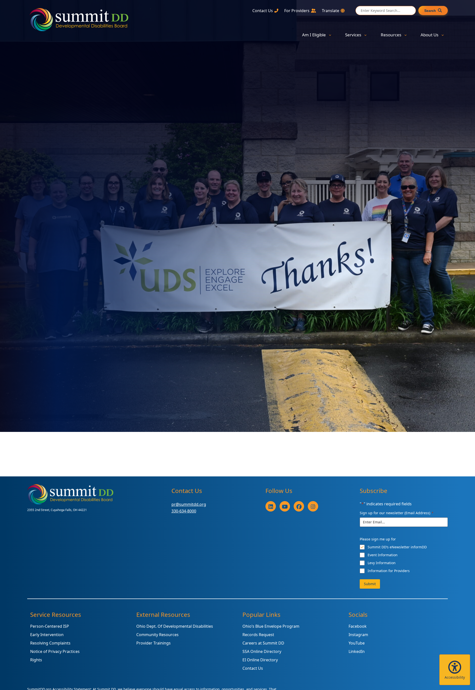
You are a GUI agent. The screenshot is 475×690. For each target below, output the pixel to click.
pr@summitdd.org (188, 504)
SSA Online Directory (261, 651)
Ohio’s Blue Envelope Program (270, 626)
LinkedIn (357, 651)
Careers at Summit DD (263, 643)
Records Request (258, 634)
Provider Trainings (153, 643)
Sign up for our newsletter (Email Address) (396, 513)
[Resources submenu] (405, 35)
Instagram (358, 634)
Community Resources (157, 634)
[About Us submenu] (442, 35)
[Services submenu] (365, 35)
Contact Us (252, 668)
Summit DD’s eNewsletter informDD (397, 547)
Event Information (383, 555)
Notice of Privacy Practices (55, 651)
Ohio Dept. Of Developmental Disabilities (174, 626)
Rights (36, 660)
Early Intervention (47, 634)
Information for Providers (389, 570)
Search (430, 11)
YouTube (357, 643)
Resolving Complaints (50, 643)
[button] (454, 669)
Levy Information (382, 562)
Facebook (358, 626)
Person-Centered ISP (49, 626)
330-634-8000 (183, 511)
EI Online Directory (260, 660)
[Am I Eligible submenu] (330, 35)
